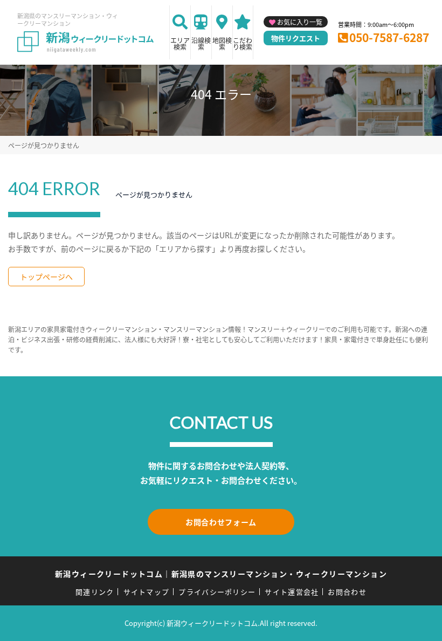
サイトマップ (146, 591)
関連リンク (94, 591)
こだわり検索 (242, 43)
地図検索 (222, 43)
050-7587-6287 (389, 37)
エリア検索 (180, 43)
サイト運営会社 (292, 591)
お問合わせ (347, 591)
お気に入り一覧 (299, 21)
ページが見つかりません (43, 145)
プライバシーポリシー (216, 591)
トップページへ (46, 276)
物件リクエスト (295, 38)
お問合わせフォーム (221, 521)
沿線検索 (201, 43)
